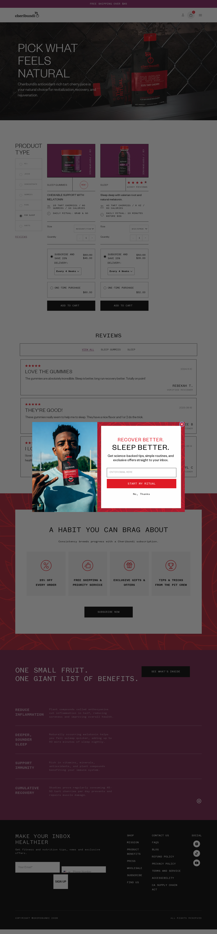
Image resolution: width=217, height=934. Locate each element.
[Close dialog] (182, 424)
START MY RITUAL (142, 483)
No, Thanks (141, 494)
